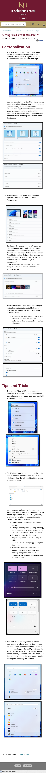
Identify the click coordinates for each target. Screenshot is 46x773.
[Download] (18, 397)
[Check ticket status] (33, 24)
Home (18, 765)
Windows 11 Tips (33, 30)
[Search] (24, 24)
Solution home (7, 30)
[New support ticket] (28, 24)
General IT (19, 30)
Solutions (27, 765)
